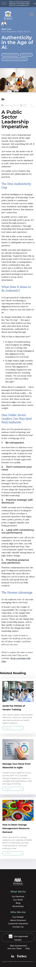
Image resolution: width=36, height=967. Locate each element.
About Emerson (18, 920)
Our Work (18, 900)
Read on (8, 728)
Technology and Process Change (14, 59)
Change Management (10, 54)
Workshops (18, 906)
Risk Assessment (18, 946)
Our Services (18, 896)
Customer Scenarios (18, 923)
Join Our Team (14, 948)
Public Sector (26, 54)
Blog (18, 903)
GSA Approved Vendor (20, 938)
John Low (6, 29)
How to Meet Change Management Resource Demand (16, 828)
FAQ (27, 948)
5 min (28, 105)
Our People (18, 917)
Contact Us (18, 927)
